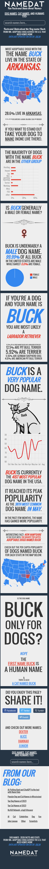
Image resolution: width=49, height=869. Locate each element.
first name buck (21, 663)
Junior (23, 745)
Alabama (23, 119)
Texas (32, 119)
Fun (39, 816)
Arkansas (33, 113)
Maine (9, 139)
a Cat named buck (24, 683)
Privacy (25, 855)
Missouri (39, 119)
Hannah (23, 741)
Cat (14, 816)
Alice (23, 736)
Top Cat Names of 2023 (17, 805)
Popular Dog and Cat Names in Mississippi (24, 796)
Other (23, 821)
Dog (33, 816)
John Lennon (13, 821)
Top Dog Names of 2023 (17, 801)
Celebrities (23, 816)
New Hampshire (16, 119)
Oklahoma (28, 119)
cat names (23, 14)
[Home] (24, 854)
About (35, 855)
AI (8, 816)
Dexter (23, 731)
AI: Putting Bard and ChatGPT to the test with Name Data (23, 791)
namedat (17, 855)
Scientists (33, 821)
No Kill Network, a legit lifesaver (20, 810)
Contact (30, 855)
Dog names (11, 14)
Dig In (37, 36)
